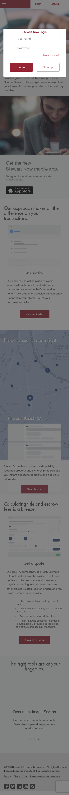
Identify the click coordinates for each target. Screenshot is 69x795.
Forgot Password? (51, 55)
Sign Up (48, 67)
